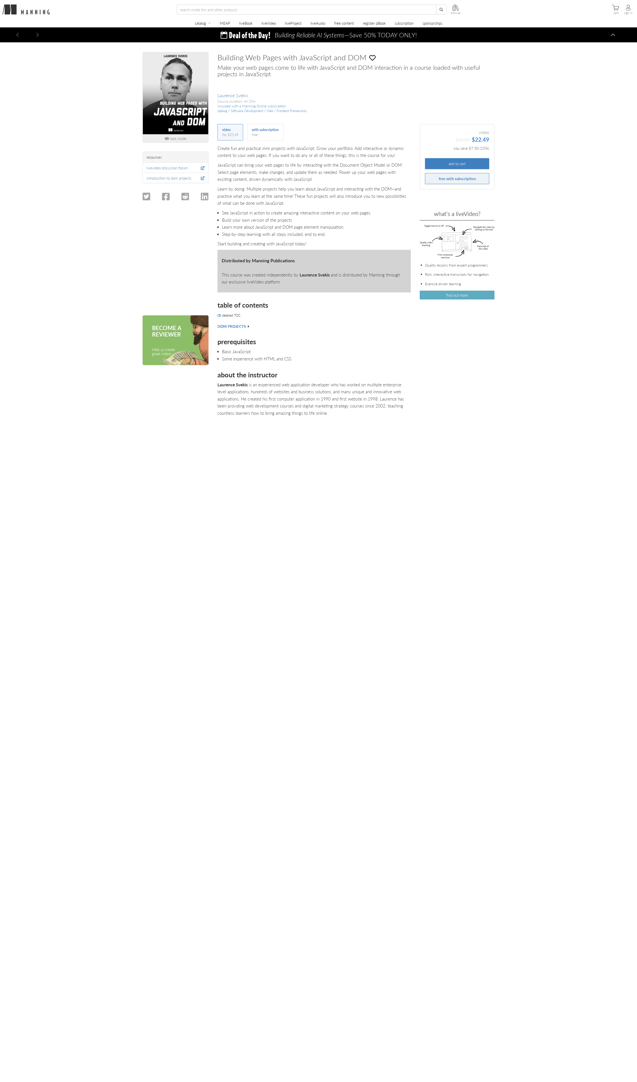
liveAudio (318, 23)
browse (455, 12)
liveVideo (269, 23)
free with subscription (457, 178)
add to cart (457, 163)
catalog (200, 23)
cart (616, 12)
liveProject (293, 23)
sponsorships (432, 23)
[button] (17, 35)
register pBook (374, 23)
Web (270, 111)
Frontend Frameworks (292, 111)
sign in (628, 12)
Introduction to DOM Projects (169, 178)
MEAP (225, 23)
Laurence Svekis (232, 95)
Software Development (247, 111)
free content (344, 23)
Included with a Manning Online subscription (251, 106)
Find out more (457, 295)
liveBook (246, 23)
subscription (404, 23)
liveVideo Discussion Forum (167, 167)
